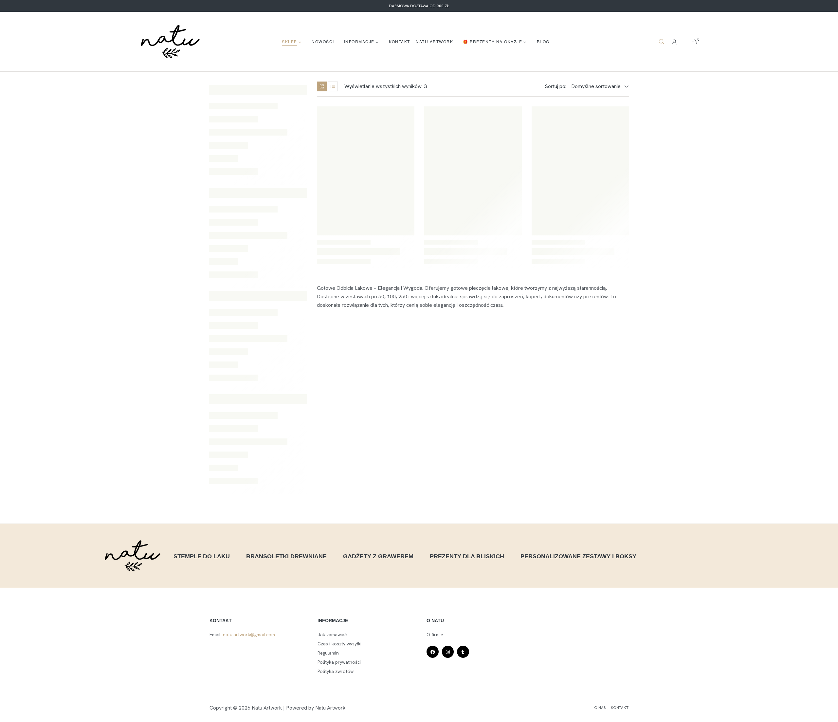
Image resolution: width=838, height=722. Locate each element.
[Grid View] (322, 86)
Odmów (702, 691)
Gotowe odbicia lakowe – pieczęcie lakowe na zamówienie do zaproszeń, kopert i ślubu (362, 247)
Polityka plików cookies (30, 710)
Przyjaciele (225, 656)
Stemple (257, 656)
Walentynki (290, 656)
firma (264, 627)
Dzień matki (266, 598)
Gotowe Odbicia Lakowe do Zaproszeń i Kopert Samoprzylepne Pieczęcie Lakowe (471, 247)
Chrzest (249, 555)
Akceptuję (617, 691)
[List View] (333, 86)
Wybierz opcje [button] (616, 119)
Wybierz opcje (401, 119)
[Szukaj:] (258, 90)
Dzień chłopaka (267, 569)
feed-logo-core (230, 627)
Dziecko (278, 555)
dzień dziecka (270, 584)
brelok (221, 555)
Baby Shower (227, 541)
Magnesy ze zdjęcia (254, 641)
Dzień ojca (275, 613)
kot (217, 641)
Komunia (292, 627)
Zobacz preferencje (787, 691)
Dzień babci (226, 569)
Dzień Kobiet (227, 598)
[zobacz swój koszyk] (694, 41)
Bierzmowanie (268, 541)
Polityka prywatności (73, 710)
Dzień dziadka (228, 584)
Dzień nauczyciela (232, 613)
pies (291, 641)
